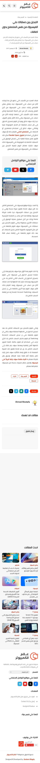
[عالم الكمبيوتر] (29, 6)
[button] (26, 391)
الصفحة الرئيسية (33, 17)
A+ (16, 56)
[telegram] (7, 170)
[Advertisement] (20, 81)
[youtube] (15, 170)
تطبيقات (16, 588)
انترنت (14, 376)
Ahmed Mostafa (24, 48)
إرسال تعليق (30, 431)
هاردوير (17, 565)
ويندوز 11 (35, 612)
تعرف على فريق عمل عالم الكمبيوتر (23, 696)
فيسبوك (33, 380)
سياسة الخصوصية (29, 706)
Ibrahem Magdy (29, 759)
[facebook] (31, 170)
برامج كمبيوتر (34, 565)
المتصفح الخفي (23, 131)
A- (12, 56)
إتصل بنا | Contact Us (28, 701)
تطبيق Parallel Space (16, 135)
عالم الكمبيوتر (11, 754)
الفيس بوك (20, 17)
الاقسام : (35, 672)
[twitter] (23, 170)
